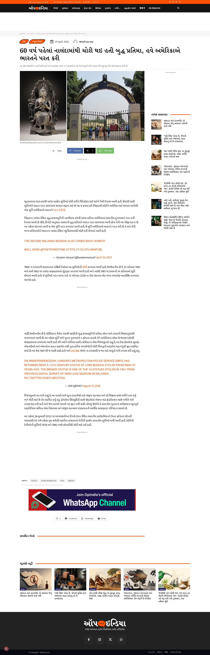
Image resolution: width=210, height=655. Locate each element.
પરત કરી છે (59, 210)
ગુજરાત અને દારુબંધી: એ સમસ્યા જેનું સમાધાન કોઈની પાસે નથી (175, 123)
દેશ (24, 41)
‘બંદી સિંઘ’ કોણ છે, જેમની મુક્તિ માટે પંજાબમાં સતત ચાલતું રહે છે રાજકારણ (175, 138)
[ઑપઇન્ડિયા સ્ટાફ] (75, 42)
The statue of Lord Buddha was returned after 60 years (42, 485)
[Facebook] (170, 2)
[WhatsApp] (179, 2)
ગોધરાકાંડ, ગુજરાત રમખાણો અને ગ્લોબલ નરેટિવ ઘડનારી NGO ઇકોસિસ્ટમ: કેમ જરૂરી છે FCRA (177, 170)
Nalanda (71, 481)
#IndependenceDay (42, 360)
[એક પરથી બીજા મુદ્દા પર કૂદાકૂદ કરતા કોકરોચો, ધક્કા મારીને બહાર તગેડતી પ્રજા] (156, 155)
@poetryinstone (52, 249)
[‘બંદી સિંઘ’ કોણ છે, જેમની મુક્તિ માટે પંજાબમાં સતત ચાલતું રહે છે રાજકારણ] (156, 140)
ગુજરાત (23, 589)
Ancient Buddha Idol (48, 481)
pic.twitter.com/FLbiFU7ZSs (44, 378)
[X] (176, 2)
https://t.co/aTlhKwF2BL (84, 249)
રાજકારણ (58, 589)
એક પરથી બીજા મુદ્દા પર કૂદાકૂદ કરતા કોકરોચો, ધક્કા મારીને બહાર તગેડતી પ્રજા (177, 154)
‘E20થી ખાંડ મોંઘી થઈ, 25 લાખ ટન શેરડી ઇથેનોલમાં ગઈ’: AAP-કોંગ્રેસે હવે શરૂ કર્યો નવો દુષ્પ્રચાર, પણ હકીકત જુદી (177, 187)
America (34, 481)
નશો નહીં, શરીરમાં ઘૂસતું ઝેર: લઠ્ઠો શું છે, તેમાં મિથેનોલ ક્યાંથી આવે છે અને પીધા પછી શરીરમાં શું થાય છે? (176, 204)
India (62, 481)
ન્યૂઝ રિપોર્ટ (30, 34)
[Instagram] (173, 2)
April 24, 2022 (104, 257)
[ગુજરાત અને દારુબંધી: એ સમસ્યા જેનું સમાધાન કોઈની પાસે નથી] (156, 124)
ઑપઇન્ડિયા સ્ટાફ (86, 41)
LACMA (75, 350)
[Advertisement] (82, 309)
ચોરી (85, 267)
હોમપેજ (22, 34)
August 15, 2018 (91, 385)
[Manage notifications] (6, 648)
